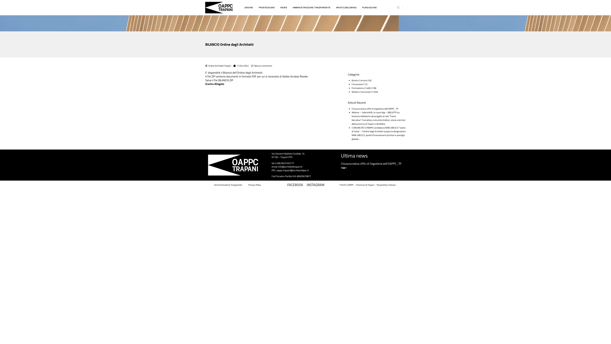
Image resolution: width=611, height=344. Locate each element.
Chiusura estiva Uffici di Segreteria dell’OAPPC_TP (375, 108)
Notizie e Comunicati (361, 91)
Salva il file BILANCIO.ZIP (219, 80)
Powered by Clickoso (386, 184)
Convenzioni (357, 84)
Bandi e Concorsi (359, 80)
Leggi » (344, 167)
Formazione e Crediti (361, 88)
